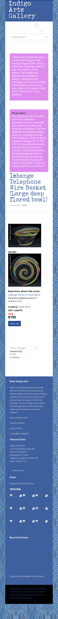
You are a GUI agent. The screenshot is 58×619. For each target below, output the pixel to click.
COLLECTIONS (15, 428)
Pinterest (41, 25)
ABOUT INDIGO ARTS (18, 418)
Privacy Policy (17, 470)
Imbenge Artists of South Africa (24, 294)
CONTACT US (20, 461)
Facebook (32, 25)
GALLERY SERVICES (17, 423)
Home (24, 205)
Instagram (36, 25)
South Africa (25, 306)
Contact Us (23, 138)
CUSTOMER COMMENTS (19, 434)
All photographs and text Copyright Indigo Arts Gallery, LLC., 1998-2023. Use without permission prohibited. (27, 591)
